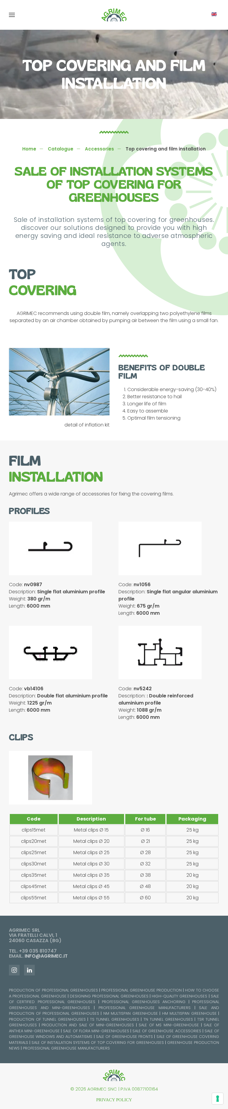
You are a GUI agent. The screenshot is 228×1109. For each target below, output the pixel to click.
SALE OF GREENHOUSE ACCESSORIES (166, 1031)
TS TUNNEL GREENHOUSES (114, 1019)
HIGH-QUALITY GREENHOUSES (179, 996)
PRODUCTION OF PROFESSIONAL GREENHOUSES (53, 990)
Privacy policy (114, 1099)
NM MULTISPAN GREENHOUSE (130, 1013)
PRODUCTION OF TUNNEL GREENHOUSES (47, 1019)
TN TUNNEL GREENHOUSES (168, 1019)
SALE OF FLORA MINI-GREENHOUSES (96, 1031)
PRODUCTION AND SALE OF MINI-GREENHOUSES (88, 1025)
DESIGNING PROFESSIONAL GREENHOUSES (109, 996)
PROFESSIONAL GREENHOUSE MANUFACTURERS (145, 1008)
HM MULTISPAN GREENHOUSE (189, 1013)
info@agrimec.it (46, 956)
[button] (12, 15)
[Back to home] (114, 15)
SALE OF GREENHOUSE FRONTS (124, 1036)
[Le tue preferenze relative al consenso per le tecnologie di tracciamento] (217, 1098)
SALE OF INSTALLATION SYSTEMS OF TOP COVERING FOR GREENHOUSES (97, 1042)
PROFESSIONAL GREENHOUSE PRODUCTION (141, 990)
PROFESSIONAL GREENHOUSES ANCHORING (144, 1002)
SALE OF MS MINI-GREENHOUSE (169, 1025)
